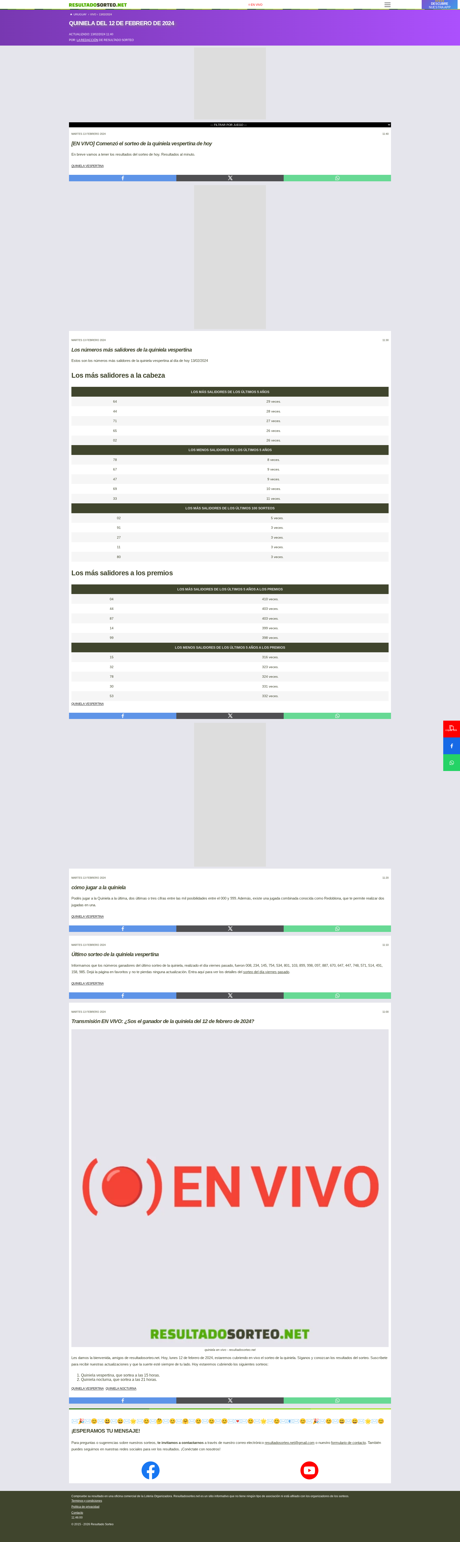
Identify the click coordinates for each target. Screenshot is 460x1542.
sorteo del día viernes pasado (266, 972)
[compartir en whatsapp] (451, 762)
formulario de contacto (348, 1443)
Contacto (77, 1512)
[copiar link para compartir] (451, 729)
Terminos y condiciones (86, 1500)
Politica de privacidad (85, 1506)
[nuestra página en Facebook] (151, 1470)
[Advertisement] (230, 77)
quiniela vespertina (87, 165)
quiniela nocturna (121, 1388)
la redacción (87, 40)
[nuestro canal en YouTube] (309, 1470)
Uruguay (79, 14)
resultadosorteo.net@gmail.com (290, 1443)
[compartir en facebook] (451, 745)
